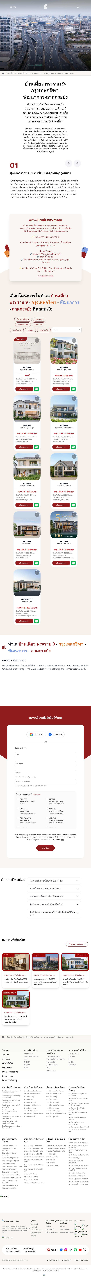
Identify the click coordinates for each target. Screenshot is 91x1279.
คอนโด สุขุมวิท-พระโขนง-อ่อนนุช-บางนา (77, 1123)
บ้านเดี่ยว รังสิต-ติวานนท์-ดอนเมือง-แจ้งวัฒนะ (10, 1122)
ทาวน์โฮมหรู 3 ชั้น (52, 1157)
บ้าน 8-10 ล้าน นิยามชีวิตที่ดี (33, 1154)
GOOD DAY (72, 1065)
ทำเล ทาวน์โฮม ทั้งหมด (56, 1087)
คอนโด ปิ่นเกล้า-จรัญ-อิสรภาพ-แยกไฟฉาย (78, 1095)
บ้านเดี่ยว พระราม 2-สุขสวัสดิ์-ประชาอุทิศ (11, 1106)
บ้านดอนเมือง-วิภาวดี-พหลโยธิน (12, 1166)
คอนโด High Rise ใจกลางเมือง (78, 1179)
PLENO (48, 1068)
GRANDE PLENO (51, 1065)
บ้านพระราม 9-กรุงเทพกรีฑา (10, 1158)
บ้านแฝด (5, 1054)
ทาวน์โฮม (6, 1059)
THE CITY (27, 1062)
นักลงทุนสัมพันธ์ (36, 1233)
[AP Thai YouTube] (80, 1249)
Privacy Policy (66, 1260)
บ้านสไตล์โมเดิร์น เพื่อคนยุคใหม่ (56, 1145)
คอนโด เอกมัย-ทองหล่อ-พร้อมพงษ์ (78, 1131)
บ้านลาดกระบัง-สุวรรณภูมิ (10, 1172)
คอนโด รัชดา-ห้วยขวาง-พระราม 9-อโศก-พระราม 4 (79, 1104)
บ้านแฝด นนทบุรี (29, 1097)
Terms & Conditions (53, 1260)
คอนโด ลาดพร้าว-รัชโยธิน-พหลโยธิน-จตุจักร (77, 1109)
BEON (26, 1059)
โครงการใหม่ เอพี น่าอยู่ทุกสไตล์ (78, 1143)
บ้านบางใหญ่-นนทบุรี (8, 1163)
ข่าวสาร (33, 1236)
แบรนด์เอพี (34, 1224)
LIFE (70, 1059)
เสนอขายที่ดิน (31, 1251)
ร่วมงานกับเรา (12, 1248)
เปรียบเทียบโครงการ (52, 1232)
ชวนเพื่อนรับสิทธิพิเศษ (67, 1232)
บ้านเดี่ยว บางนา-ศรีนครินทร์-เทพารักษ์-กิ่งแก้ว (11, 1101)
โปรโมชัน (63, 1227)
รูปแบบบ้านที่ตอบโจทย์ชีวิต (55, 1140)
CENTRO (27, 1065)
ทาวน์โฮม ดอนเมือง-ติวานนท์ (55, 1091)
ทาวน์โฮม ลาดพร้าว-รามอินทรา (56, 1114)
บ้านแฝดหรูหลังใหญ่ (52, 1165)
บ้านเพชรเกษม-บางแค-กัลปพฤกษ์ (9, 1149)
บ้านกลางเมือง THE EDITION (55, 1059)
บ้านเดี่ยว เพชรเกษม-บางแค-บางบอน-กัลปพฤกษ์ (12, 1117)
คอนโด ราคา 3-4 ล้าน (31, 1177)
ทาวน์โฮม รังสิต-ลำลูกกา (53, 1111)
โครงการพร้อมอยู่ (9, 1080)
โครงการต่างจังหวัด (10, 1071)
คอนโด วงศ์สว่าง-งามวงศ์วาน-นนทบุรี (78, 1114)
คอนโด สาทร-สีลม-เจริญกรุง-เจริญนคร (77, 1118)
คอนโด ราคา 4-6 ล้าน (31, 1180)
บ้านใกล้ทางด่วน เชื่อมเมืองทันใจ (79, 1155)
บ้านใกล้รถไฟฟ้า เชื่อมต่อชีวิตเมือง (78, 1151)
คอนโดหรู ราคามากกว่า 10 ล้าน (34, 1182)
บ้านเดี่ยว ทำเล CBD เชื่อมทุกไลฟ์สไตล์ (78, 1169)
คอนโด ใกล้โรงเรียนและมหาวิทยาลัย (76, 1162)
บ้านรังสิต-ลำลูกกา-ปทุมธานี (10, 1161)
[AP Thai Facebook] (61, 1249)
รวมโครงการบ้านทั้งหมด (9, 1140)
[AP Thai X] (84, 1249)
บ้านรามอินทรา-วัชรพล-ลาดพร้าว (9, 1154)
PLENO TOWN (51, 1071)
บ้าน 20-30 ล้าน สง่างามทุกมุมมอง (33, 1165)
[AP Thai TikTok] (70, 1249)
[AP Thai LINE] (75, 1249)
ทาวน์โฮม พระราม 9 (52, 1102)
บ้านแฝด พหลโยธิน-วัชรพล (32, 1105)
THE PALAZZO (28, 1053)
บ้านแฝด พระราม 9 (30, 1102)
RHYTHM (72, 1056)
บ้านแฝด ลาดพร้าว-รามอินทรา (33, 1114)
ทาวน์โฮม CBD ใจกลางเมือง (77, 1176)
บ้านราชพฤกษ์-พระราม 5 (9, 1145)
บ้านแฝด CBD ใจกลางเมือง (77, 1173)
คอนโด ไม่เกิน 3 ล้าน (30, 1174)
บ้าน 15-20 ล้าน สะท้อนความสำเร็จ (33, 1161)
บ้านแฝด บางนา (29, 1099)
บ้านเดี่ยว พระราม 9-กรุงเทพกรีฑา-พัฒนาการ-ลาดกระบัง (53, 73)
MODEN (27, 1068)
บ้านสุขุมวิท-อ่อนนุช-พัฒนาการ (11, 1178)
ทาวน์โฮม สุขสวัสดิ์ (52, 1117)
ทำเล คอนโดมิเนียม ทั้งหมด (77, 1088)
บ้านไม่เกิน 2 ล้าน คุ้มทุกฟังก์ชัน (33, 1145)
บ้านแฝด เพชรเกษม (30, 1108)
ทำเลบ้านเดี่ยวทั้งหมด (23, 73)
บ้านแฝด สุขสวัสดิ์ (29, 1117)
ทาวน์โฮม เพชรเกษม (52, 1108)
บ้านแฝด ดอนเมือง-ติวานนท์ (33, 1091)
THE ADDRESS (73, 1053)
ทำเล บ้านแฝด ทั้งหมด (33, 1087)
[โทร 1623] (52, 1250)
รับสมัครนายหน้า (13, 1251)
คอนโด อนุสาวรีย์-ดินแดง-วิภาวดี (79, 1127)
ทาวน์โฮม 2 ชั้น (51, 1154)
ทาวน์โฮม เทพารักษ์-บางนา (54, 1094)
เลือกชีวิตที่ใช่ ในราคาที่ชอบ (34, 1140)
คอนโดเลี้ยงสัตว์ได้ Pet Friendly (78, 1165)
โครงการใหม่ (7, 1076)
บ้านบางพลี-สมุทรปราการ (10, 1185)
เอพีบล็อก (48, 1227)
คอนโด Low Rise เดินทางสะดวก (79, 1182)
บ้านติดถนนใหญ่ (74, 1158)
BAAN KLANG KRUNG (31, 1056)
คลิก (62, 839)
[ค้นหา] (78, 6)
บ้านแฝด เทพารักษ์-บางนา (32, 1094)
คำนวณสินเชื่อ (50, 1229)
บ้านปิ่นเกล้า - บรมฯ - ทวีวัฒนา (11, 1175)
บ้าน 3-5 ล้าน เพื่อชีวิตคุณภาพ (33, 1148)
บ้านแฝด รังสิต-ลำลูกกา (31, 1111)
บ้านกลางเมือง (50, 1062)
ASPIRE (71, 1062)
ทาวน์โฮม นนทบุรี (51, 1097)
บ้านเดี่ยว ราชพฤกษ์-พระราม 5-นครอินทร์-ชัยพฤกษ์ (11, 1092)
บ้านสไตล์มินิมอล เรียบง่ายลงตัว (56, 1148)
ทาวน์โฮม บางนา (51, 1099)
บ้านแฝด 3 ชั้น (50, 1163)
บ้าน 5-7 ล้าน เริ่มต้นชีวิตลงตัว (33, 1151)
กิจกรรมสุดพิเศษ (65, 1229)
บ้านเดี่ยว (10, 73)
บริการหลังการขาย (36, 1230)
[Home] (45, 6)
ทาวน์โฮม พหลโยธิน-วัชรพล (55, 1105)
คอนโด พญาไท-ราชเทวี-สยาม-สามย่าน (78, 1099)
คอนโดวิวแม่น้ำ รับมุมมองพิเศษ (78, 1184)
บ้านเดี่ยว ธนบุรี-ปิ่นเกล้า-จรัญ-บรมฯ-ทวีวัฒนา (11, 1097)
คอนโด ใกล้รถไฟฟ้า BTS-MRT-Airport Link (78, 1146)
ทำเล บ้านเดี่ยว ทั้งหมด (11, 1087)
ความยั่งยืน (34, 1227)
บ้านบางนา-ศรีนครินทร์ (9, 1169)
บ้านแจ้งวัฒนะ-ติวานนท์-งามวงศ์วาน (9, 1181)
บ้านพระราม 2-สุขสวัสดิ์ (9, 1188)
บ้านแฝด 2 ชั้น (50, 1160)
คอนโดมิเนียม (8, 1063)
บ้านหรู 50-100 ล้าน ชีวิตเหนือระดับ (33, 1170)
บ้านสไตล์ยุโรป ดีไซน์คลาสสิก (55, 1151)
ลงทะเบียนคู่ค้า (29, 1248)
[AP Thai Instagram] (66, 1249)
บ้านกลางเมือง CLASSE (53, 1056)
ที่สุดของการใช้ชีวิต (77, 1139)
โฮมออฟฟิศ (7, 1067)
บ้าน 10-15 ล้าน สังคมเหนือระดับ (34, 1157)
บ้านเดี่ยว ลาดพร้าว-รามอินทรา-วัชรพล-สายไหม (12, 1127)
